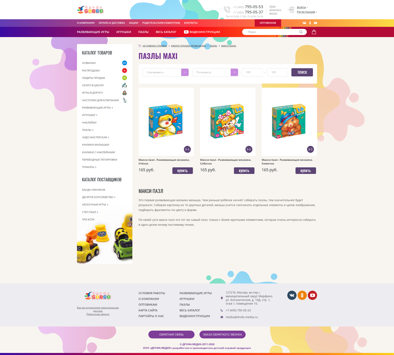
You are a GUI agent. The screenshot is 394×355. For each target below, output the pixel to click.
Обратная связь (171, 334)
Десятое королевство (97, 197)
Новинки (89, 63)
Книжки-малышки (95, 144)
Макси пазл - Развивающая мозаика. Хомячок (287, 161)
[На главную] (90, 10)
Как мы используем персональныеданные (98, 309)
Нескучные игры (94, 204)
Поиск (302, 72)
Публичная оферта (97, 314)
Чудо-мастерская (94, 137)
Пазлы (143, 32)
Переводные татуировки (99, 159)
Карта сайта (148, 310)
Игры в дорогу (92, 92)
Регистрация (306, 12)
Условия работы (152, 293)
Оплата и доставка (112, 23)
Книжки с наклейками (98, 152)
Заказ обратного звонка (275, 9)
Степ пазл (89, 212)
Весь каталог (166, 32)
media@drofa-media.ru (242, 317)
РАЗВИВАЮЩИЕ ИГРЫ (93, 32)
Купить (182, 170)
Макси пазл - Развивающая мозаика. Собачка (225, 161)
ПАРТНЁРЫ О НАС (151, 316)
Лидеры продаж (93, 78)
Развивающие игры (96, 107)
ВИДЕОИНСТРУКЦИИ (205, 32)
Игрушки (123, 32)
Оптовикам (268, 23)
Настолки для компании (100, 100)
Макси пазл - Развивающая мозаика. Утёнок (164, 161)
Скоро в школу (93, 85)
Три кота (88, 219)
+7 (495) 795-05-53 (238, 310)
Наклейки (89, 122)
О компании (86, 23)
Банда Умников (93, 190)
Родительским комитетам (161, 23)
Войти (301, 7)
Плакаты (88, 167)
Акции (133, 23)
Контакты (191, 23)
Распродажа (91, 70)
